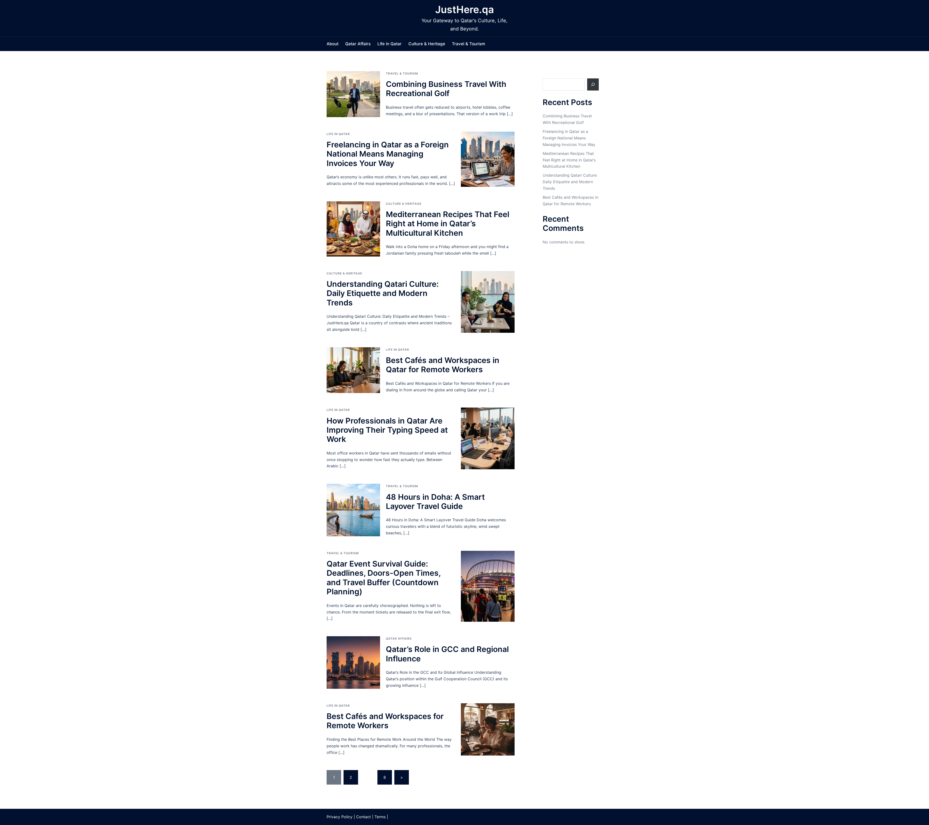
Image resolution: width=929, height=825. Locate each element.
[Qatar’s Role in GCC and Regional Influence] (353, 662)
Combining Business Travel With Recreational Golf (446, 88)
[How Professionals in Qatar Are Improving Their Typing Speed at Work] (487, 438)
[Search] (593, 84)
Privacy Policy (339, 816)
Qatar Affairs (358, 43)
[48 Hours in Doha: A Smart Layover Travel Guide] (353, 510)
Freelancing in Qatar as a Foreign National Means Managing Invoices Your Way (388, 154)
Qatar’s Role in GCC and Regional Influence (447, 653)
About (332, 43)
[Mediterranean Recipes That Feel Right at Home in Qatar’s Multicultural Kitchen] (353, 229)
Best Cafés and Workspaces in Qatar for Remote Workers (442, 365)
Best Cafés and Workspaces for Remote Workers (385, 720)
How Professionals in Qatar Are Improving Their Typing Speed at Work (387, 430)
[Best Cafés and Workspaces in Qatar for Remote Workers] (353, 370)
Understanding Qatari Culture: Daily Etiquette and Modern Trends (383, 293)
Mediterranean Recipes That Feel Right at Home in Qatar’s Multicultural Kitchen (447, 224)
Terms (380, 816)
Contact (363, 816)
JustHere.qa (464, 9)
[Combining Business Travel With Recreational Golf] (353, 94)
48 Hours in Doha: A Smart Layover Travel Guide (435, 501)
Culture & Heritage (426, 43)
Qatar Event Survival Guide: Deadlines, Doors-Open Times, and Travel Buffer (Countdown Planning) (384, 577)
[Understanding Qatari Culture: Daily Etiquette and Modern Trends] (487, 302)
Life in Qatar (389, 43)
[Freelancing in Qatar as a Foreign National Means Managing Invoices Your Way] (487, 159)
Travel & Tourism (468, 43)
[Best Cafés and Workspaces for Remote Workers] (487, 729)
